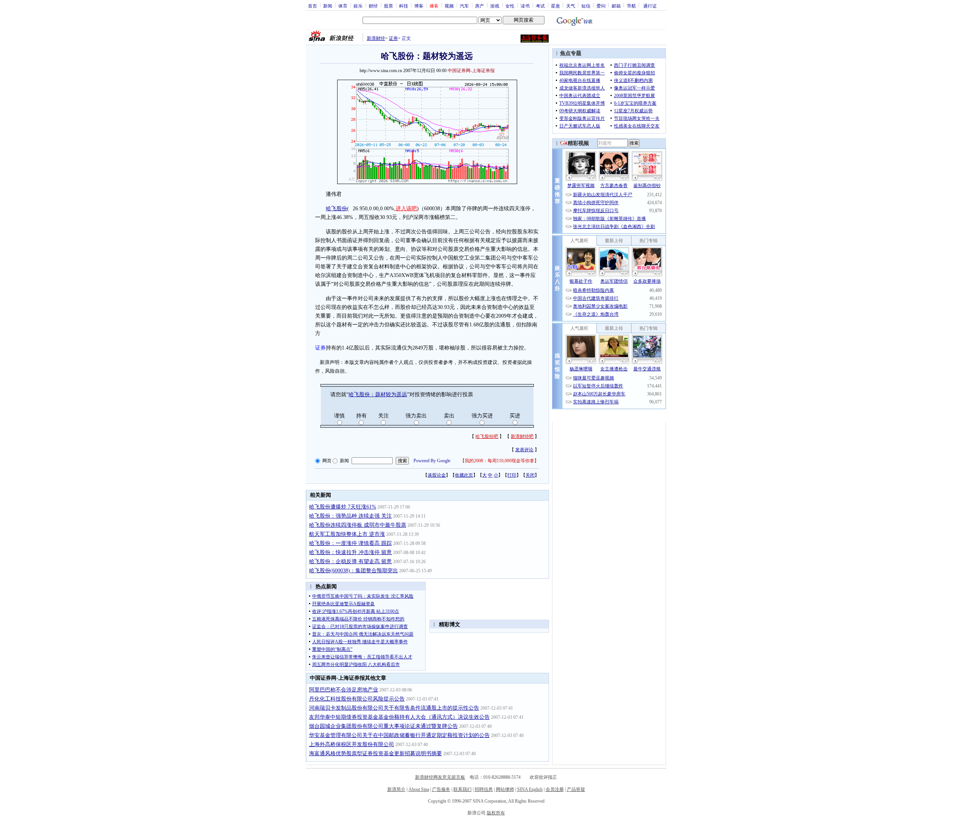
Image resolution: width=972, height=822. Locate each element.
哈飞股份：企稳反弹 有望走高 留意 (350, 561)
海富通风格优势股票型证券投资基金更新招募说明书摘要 (375, 753)
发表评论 (524, 449)
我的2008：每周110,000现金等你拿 (499, 460)
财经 (373, 5)
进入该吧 (406, 208)
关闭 (530, 475)
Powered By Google (431, 460)
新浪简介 (396, 789)
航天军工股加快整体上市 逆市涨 (347, 534)
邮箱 (616, 5)
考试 (540, 5)
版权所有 (496, 813)
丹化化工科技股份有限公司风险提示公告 (357, 699)
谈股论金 (437, 475)
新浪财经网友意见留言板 (440, 777)
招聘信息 (484, 789)
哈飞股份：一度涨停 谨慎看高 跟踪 (350, 543)
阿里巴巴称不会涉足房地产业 (343, 690)
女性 (509, 5)
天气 (570, 5)
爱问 (601, 5)
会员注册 (555, 789)
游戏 (494, 5)
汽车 (464, 5)
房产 (479, 5)
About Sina (419, 789)
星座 (555, 5)
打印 (511, 475)
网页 (326, 460)
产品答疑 (576, 789)
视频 (449, 5)
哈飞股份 (336, 208)
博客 (418, 5)
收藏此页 (464, 475)
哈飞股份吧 (486, 436)
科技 (403, 5)
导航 (631, 5)
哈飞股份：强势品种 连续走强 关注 (350, 516)
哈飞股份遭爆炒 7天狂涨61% (342, 507)
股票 (388, 5)
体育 (342, 5)
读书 (525, 5)
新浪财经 (376, 38)
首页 (312, 5)
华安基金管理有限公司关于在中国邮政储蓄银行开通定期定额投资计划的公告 (399, 735)
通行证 (650, 5)
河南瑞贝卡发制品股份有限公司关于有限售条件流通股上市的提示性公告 (394, 708)
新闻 (327, 5)
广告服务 (441, 789)
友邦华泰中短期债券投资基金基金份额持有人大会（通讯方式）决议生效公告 (399, 717)
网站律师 (505, 789)
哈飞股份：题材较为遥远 (378, 394)
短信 (585, 5)
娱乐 (358, 5)
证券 (393, 38)
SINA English (530, 789)
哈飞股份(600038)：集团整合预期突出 (353, 570)
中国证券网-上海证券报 (471, 70)
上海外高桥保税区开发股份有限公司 (351, 744)
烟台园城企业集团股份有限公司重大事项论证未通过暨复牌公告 (383, 726)
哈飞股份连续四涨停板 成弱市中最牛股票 (357, 525)
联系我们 (462, 789)
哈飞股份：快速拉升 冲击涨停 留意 (350, 552)
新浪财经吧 (522, 436)
